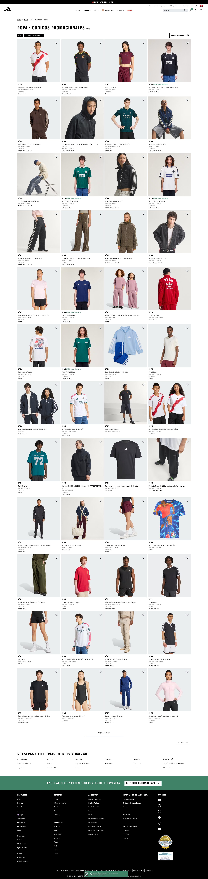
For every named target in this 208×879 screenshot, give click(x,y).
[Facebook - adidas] (174, 800)
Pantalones (109, 764)
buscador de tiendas (151, 6)
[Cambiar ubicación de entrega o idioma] (201, 6)
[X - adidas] (174, 812)
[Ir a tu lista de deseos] (195, 10)
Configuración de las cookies (64, 870)
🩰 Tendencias (107, 10)
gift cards (186, 6)
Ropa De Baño (168, 759)
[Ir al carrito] (201, 10)
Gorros (49, 764)
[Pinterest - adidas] (174, 818)
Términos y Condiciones (83, 870)
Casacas (108, 759)
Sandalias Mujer (52, 768)
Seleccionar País (138, 870)
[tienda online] (7, 9)
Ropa (78, 768)
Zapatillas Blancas (83, 764)
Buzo (107, 768)
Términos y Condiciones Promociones (104, 870)
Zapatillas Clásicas (24, 764)
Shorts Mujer (168, 768)
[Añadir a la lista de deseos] (56, 43)
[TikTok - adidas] (174, 824)
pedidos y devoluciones (175, 6)
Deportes (120, 10)
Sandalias (79, 759)
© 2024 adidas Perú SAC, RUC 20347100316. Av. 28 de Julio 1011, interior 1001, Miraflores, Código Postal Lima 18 (104, 876)
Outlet (129, 10)
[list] (93, 35)
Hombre (87, 10)
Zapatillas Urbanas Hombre (173, 764)
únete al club (194, 6)
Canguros (137, 764)
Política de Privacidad (124, 870)
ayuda (165, 6)
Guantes (137, 768)
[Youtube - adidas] (174, 829)
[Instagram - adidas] (174, 806)
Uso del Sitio (149, 870)
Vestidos (49, 759)
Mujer (78, 10)
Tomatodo (137, 759)
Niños (96, 10)
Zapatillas (21, 768)
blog (160, 6)
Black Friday (22, 759)
